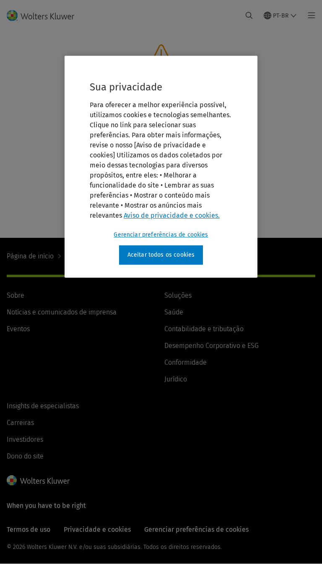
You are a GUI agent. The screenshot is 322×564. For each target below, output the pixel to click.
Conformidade (185, 362)
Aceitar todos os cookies (161, 254)
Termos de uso (28, 529)
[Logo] (45, 15)
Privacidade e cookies (97, 529)
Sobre (15, 295)
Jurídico (175, 379)
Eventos (18, 329)
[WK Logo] (38, 480)
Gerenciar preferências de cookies (161, 234)
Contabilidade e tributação (204, 329)
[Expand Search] (249, 15)
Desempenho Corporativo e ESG (211, 346)
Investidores (25, 439)
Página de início (30, 256)
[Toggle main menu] (309, 15)
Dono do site (25, 456)
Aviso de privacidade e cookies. (172, 215)
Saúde (173, 312)
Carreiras (20, 423)
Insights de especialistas (43, 406)
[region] (161, 167)
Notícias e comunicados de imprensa (62, 312)
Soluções (178, 295)
